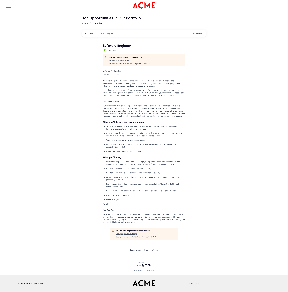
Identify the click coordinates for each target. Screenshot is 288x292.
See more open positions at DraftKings (144, 250)
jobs (90, 33)
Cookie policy (149, 270)
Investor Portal (194, 284)
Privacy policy (138, 270)
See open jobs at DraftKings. (119, 60)
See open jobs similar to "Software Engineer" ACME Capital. (130, 64)
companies (106, 33)
